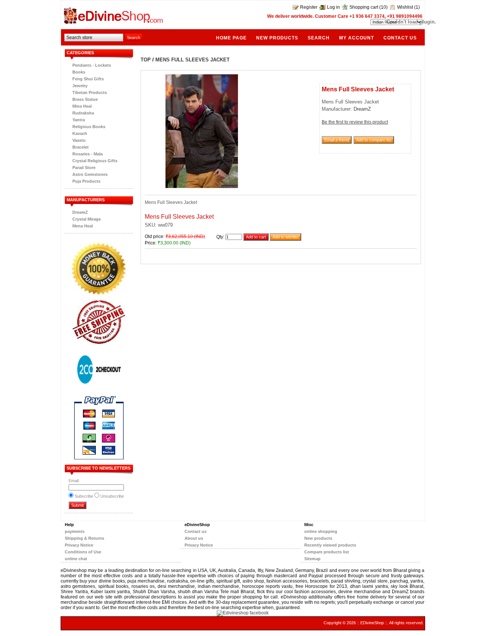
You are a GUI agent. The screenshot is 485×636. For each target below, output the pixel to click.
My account (356, 37)
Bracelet (80, 147)
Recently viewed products (330, 545)
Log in (333, 7)
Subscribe (84, 496)
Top (146, 60)
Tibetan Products (89, 92)
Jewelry (80, 85)
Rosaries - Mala (87, 154)
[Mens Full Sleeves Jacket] (201, 186)
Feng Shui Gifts (88, 79)
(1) (417, 7)
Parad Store (83, 167)
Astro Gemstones (90, 174)
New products (277, 37)
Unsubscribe (112, 496)
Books (78, 72)
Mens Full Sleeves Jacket (192, 60)
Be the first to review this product (355, 122)
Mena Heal (82, 226)
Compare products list (326, 552)
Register (309, 7)
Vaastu (79, 140)
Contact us (196, 531)
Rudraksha (83, 113)
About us (194, 538)
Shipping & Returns (84, 538)
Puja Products (86, 181)
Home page (231, 37)
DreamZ (80, 212)
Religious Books (88, 126)
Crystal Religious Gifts (94, 160)
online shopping (320, 531)
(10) (383, 7)
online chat (76, 558)
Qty (219, 237)
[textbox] (93, 37)
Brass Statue (85, 99)
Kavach (79, 133)
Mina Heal (82, 106)
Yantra (78, 119)
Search (319, 37)
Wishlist (405, 7)
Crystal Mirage (86, 219)
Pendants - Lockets (91, 65)
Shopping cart (363, 7)
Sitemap (312, 558)
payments (74, 531)
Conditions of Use (83, 552)
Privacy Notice (79, 545)
